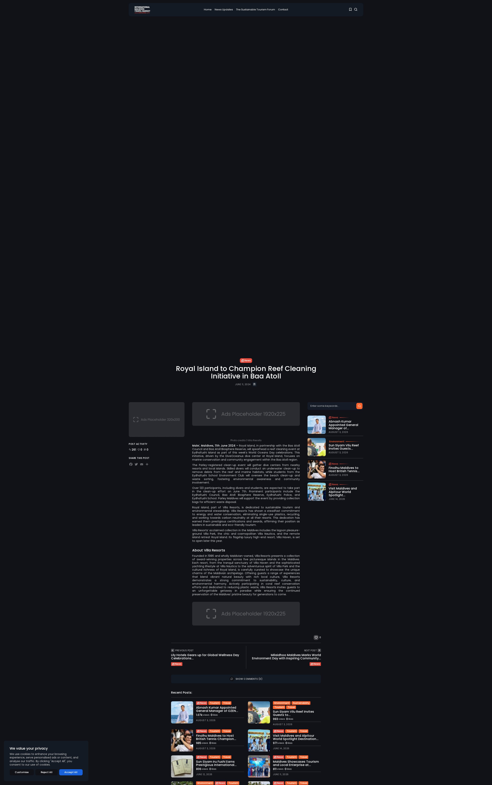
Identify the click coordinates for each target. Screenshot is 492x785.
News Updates (224, 9)
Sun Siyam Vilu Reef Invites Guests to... (293, 713)
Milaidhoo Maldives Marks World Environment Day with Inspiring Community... (286, 657)
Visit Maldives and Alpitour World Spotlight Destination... (295, 737)
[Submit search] (359, 406)
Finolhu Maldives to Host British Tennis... (344, 470)
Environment (336, 441)
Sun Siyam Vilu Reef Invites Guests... (344, 447)
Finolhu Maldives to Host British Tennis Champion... (216, 737)
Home (208, 9)
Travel (226, 703)
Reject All (46, 772)
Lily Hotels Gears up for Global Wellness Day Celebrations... (205, 657)
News (247, 360)
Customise (22, 772)
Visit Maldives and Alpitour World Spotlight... (343, 491)
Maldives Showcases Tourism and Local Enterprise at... (296, 763)
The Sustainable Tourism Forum (255, 9)
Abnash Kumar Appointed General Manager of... (343, 424)
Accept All (70, 772)
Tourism (215, 703)
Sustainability (301, 703)
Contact (283, 9)
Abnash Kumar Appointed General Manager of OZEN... (217, 709)
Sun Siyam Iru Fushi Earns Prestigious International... (216, 763)
